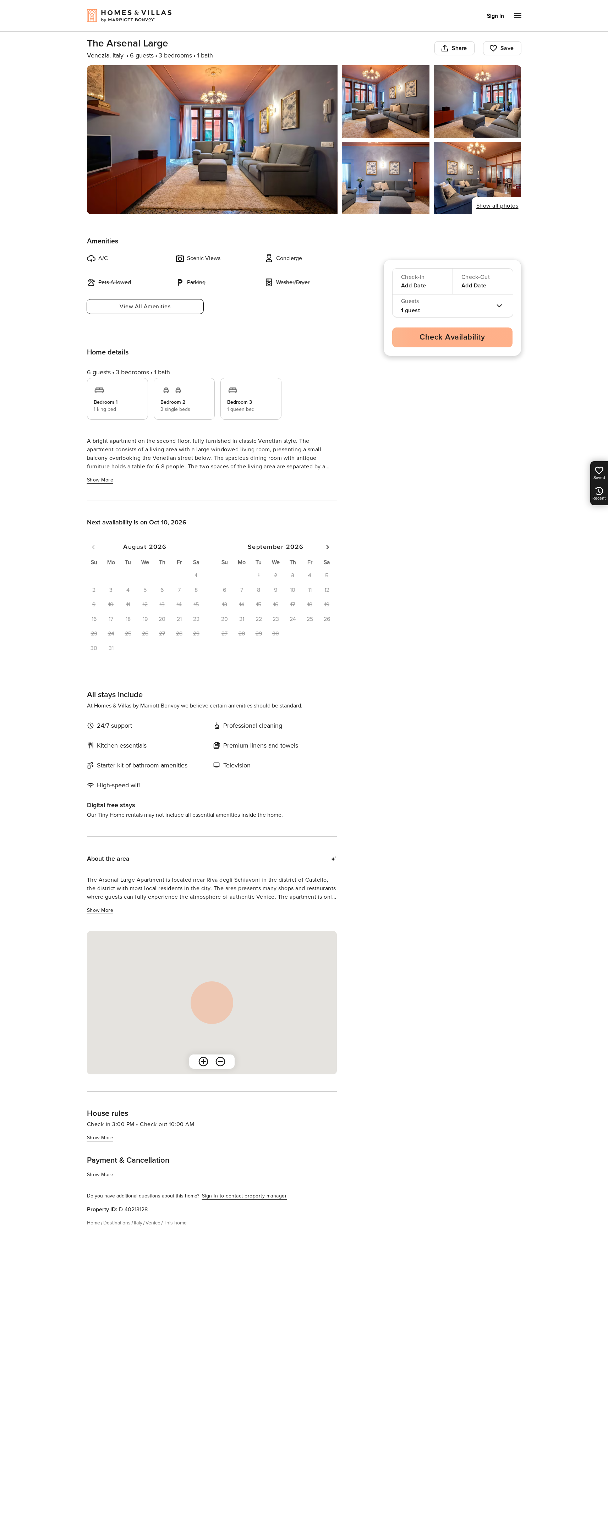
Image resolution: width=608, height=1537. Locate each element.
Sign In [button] (495, 16)
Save (507, 48)
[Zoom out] (220, 1061)
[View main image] (212, 139)
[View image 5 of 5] (477, 178)
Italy (138, 1223)
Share (459, 48)
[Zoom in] (203, 1061)
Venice (153, 1223)
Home (93, 1223)
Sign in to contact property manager (244, 1196)
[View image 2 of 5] (385, 101)
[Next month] (327, 547)
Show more (100, 480)
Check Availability (452, 337)
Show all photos (497, 205)
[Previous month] (93, 547)
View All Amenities (145, 306)
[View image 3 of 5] (477, 101)
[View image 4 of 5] (385, 178)
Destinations (117, 1223)
